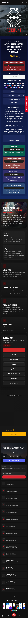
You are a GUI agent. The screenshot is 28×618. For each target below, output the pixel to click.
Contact (14, 364)
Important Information (14, 99)
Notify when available (26, 103)
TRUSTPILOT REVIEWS (15, 149)
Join (14, 476)
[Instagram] (4, 456)
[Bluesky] (10, 456)
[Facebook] (7, 456)
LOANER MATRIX (14, 174)
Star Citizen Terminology (14, 373)
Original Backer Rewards (14, 137)
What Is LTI (14, 378)
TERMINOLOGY (14, 161)
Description (14, 91)
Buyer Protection (14, 359)
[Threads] (14, 456)
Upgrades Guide (14, 369)
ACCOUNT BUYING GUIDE (14, 65)
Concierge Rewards (14, 140)
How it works (14, 350)
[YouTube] (17, 456)
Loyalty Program (14, 383)
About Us (14, 354)
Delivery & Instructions (14, 95)
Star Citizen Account (14, 41)
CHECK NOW (14, 188)
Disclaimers (14, 103)
